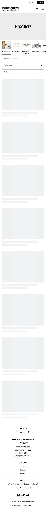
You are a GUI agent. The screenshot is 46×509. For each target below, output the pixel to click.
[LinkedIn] (21, 432)
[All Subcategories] (23, 58)
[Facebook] (16, 432)
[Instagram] (25, 432)
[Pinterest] (29, 432)
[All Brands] (23, 65)
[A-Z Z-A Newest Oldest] (23, 72)
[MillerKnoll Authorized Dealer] (23, 495)
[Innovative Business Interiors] (10, 9)
